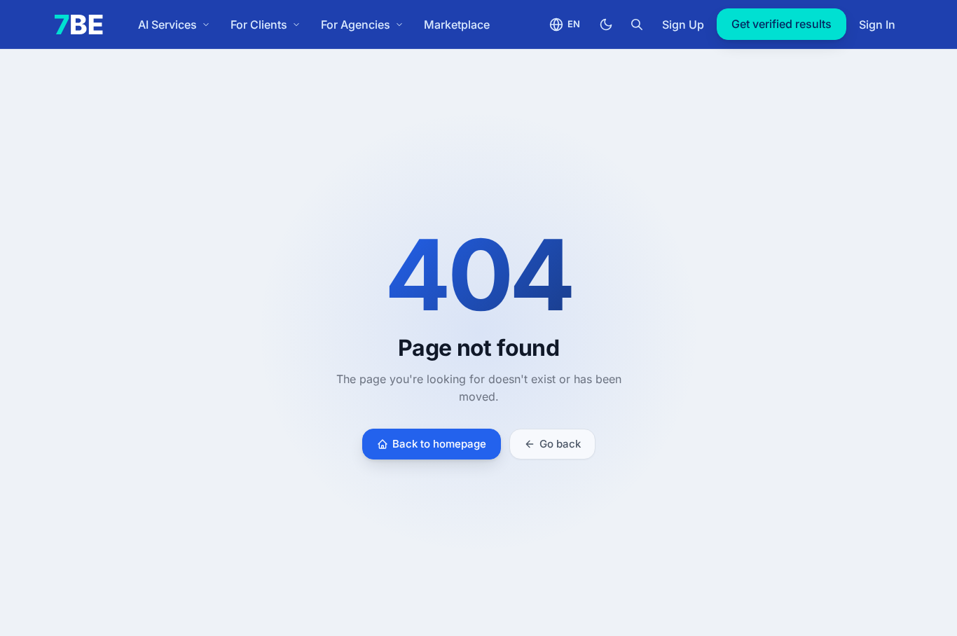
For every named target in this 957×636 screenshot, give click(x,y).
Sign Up (683, 25)
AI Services (167, 25)
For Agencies (355, 25)
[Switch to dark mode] (606, 24)
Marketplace (457, 25)
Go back (560, 443)
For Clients (258, 25)
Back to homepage (439, 443)
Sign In (877, 25)
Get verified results (781, 24)
